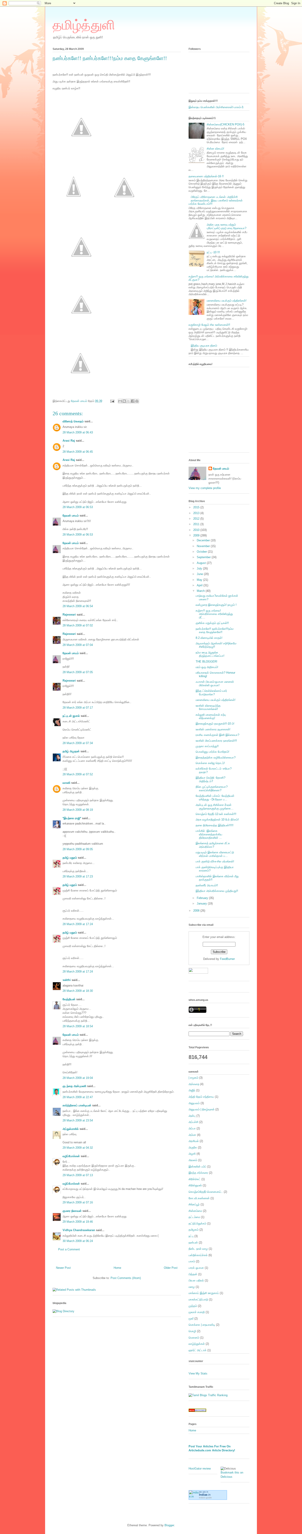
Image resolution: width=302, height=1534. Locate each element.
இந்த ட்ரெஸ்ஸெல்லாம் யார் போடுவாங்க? (211, 692)
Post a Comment (69, 1249)
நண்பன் (193, 1242)
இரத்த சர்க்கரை (198, 1172)
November (204, 546)
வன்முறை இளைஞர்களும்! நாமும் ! (216, 604)
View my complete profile (205, 488)
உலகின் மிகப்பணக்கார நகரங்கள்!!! (216, 740)
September (204, 557)
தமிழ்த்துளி (84, 25)
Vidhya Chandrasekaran (79, 1230)
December (204, 540)
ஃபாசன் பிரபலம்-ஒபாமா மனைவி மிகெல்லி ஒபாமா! (215, 683)
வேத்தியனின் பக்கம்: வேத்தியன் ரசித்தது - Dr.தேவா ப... (215, 797)
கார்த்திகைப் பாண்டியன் (77, 1105)
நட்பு (191, 1236)
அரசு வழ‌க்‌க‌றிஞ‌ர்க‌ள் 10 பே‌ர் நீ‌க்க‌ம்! (217, 819)
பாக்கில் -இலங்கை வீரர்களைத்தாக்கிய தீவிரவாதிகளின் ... (209, 834)
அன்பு (192, 1115)
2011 (196, 524)
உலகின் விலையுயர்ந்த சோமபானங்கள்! (208, 707)
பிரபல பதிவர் (196, 1280)
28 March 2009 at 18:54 (78, 1026)
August (202, 563)
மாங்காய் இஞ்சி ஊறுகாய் (204, 1293)
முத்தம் (193, 1306)
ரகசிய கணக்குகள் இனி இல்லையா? (217, 735)
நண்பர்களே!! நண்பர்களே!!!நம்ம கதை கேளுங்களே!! (214, 630)
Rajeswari (69, 614)
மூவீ (191, 1318)
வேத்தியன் (69, 999)
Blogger (169, 1525)
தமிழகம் (194, 1229)
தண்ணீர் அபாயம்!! (207, 885)
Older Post (171, 1267)
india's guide (205, 1497)
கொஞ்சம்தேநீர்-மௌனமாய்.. (206, 1191)
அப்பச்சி (193, 1122)
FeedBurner (227, 959)
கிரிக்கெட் (195, 1179)
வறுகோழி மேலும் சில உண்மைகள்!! (209, 324)
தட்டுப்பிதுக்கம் (197, 1223)
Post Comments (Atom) (126, 1278)
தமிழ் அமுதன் (71, 751)
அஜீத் (192, 1090)
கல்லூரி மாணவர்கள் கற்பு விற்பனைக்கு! (211, 716)
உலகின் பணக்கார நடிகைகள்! (213, 729)
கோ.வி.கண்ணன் (199, 1198)
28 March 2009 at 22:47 (78, 1097)
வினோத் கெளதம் (73, 421)
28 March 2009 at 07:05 (78, 672)
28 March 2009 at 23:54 (78, 1120)
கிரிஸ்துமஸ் (195, 1185)
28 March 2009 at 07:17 (78, 707)
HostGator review (200, 1468)
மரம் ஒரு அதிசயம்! (207, 667)
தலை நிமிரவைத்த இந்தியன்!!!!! (214, 825)
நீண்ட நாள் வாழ (198, 1248)
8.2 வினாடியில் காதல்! (209, 637)
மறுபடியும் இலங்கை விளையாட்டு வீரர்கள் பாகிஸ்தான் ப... (215, 854)
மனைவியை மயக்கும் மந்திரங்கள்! (227, 300)
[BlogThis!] (124, 401)
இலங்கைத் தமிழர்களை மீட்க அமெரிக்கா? (213, 845)
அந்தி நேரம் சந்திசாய (201, 1096)
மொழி (192, 1331)
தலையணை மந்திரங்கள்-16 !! (206, 176)
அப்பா (192, 1128)
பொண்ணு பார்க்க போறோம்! (212, 751)
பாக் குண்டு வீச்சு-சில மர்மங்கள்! (215, 861)
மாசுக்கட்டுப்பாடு (198, 1299)
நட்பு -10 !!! (213, 252)
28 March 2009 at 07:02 (78, 625)
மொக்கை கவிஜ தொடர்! (210, 763)
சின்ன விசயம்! (215, 148)
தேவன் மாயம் (71, 515)
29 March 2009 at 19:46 (78, 1221)
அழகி (192, 1153)
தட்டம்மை (194, 1217)
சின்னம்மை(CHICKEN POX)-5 (225, 124)
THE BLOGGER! (206, 661)
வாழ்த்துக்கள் (197, 1343)
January (202, 903)
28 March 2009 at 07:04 (78, 645)
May (200, 579)
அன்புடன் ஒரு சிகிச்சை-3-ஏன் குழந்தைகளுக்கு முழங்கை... (214, 806)
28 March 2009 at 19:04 (78, 1078)
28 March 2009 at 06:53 (78, 507)
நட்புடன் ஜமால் (71, 715)
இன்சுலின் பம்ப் (197, 1166)
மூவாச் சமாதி (197, 1312)
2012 (196, 518)
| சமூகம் (193, 1077)
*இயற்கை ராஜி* (72, 818)
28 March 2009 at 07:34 (78, 743)
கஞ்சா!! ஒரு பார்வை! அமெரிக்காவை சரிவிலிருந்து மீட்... (214, 614)
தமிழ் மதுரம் (70, 857)
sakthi (67, 980)
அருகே (193, 1147)
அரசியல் (194, 1141)
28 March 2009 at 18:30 (78, 990)
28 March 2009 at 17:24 (78, 924)
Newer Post (63, 1267)
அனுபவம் (194, 1103)
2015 (196, 507)
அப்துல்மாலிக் (71, 1129)
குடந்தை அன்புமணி (74, 1086)
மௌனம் (194, 1337)
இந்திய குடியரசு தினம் (204, 345)
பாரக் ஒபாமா (196, 1267)
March (201, 591)
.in (204, 1494)
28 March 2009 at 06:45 (78, 451)
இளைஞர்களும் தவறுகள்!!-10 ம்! (215, 723)
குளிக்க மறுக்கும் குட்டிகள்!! (212, 623)
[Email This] (120, 401)
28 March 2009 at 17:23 (78, 876)
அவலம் (193, 1160)
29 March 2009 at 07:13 (78, 1175)
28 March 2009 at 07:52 (78, 774)
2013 (196, 513)
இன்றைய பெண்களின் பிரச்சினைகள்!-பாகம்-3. (216, 107)
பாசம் (192, 1261)
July (200, 568)
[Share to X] (128, 401)
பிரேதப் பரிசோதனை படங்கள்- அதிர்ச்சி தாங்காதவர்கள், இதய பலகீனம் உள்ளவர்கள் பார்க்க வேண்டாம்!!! (216, 200)
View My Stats (198, 1373)
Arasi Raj (69, 440)
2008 (196, 910)
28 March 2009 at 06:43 (78, 432)
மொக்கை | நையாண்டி (202, 1324)
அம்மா (192, 1134)
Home (117, 1267)
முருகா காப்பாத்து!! (207, 746)
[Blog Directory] (63, 1311)
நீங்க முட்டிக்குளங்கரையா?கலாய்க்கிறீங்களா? (211, 788)
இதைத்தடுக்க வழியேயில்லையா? (215, 757)
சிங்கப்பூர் (194, 1204)
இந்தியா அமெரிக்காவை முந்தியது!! (217, 891)
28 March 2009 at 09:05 (78, 849)
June (200, 574)
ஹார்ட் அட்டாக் (197, 1350)
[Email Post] (112, 401)
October (202, 551)
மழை (192, 1286)
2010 (196, 530)
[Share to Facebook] (132, 401)
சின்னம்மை (195, 1210)
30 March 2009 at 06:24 (78, 1241)
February (203, 898)
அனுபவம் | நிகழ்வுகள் (201, 1109)
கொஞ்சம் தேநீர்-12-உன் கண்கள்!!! (216, 814)
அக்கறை (194, 1084)
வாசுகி (66, 782)
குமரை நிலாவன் (72, 1210)
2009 (196, 535)
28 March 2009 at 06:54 (78, 606)
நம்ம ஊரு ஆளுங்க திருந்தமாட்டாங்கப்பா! (210, 654)
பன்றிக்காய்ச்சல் (198, 1255)
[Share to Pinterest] (137, 401)
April (200, 585)
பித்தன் (193, 1274)
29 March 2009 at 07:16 (78, 1202)
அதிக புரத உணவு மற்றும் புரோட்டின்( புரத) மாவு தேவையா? (226, 226)
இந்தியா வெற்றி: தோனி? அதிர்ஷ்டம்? (210, 779)
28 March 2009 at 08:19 (78, 809)
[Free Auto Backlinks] (197, 1411)
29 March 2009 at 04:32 (78, 1147)
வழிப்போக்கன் (71, 1156)
